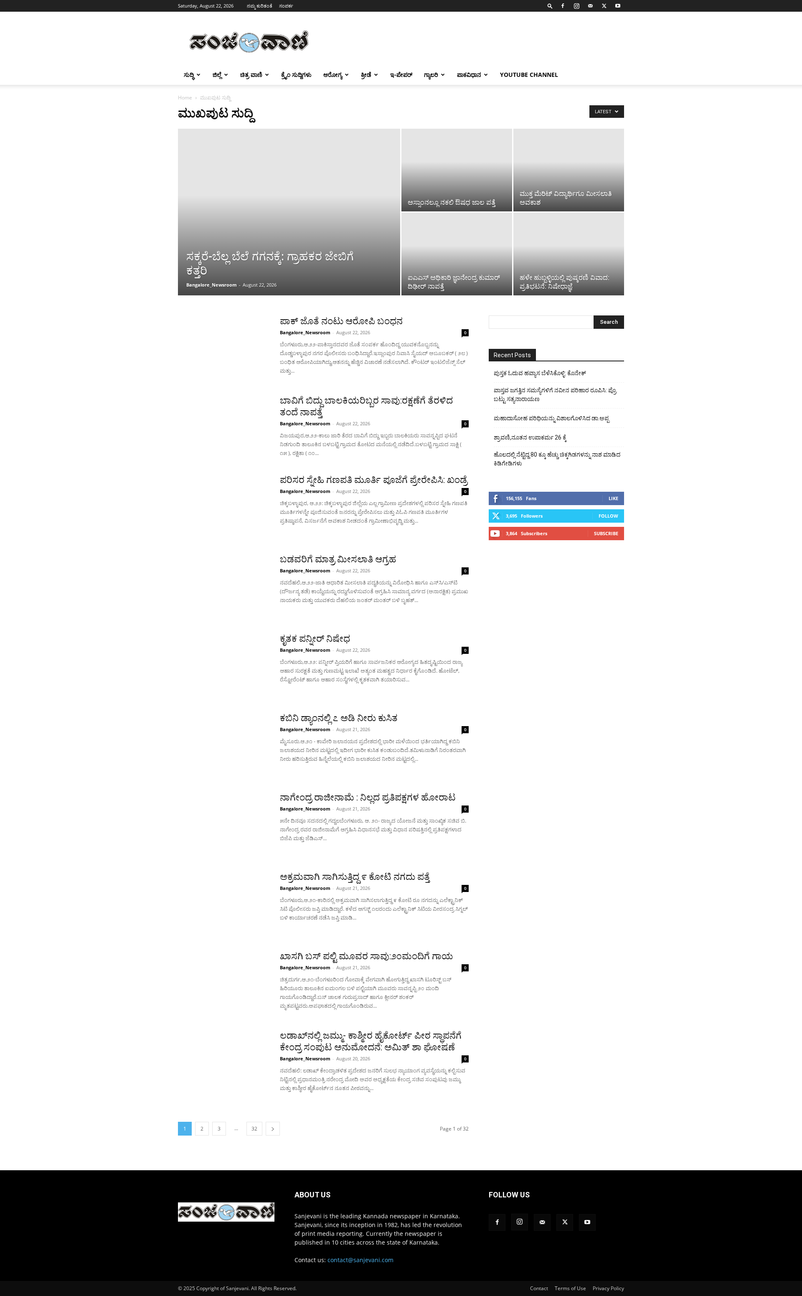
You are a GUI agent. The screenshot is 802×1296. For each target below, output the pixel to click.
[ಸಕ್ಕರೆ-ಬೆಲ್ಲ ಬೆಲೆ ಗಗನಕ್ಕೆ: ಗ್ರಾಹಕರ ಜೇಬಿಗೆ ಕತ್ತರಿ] (289, 225)
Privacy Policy (608, 1288)
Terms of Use (570, 1288)
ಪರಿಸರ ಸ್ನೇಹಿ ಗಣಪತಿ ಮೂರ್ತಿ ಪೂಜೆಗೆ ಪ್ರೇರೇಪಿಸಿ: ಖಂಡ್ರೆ (373, 480)
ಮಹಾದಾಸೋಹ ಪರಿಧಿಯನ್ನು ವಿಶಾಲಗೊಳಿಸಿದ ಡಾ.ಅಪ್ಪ (551, 418)
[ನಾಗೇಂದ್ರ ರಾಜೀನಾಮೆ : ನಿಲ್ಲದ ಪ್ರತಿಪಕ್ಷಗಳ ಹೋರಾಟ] (223, 823)
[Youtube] (618, 6)
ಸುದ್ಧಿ (189, 75)
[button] (550, 6)
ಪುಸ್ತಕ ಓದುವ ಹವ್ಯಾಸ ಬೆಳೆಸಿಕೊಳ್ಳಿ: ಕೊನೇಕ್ (540, 373)
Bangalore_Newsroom (211, 285)
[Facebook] (562, 6)
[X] (604, 6)
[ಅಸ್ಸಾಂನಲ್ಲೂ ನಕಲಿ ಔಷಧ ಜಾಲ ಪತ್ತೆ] (456, 170)
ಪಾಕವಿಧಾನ (469, 75)
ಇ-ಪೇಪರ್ (401, 75)
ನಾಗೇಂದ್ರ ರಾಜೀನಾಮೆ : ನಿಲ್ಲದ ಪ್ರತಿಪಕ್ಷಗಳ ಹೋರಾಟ (368, 797)
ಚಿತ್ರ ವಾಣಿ (251, 75)
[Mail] (590, 6)
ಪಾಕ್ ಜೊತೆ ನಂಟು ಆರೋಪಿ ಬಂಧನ (341, 321)
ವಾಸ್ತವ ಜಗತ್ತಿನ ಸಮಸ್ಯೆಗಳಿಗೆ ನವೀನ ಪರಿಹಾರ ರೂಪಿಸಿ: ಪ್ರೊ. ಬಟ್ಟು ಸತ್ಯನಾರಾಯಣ (555, 394)
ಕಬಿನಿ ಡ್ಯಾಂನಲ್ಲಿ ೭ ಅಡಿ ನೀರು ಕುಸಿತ (339, 718)
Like (613, 498)
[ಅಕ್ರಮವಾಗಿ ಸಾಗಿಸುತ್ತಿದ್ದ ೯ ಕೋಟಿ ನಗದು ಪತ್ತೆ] (223, 902)
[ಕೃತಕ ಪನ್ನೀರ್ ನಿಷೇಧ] (223, 664)
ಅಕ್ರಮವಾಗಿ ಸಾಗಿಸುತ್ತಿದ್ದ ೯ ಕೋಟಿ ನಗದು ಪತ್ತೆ (355, 877)
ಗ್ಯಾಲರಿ (431, 75)
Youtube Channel (529, 75)
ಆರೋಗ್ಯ (332, 75)
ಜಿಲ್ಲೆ (217, 75)
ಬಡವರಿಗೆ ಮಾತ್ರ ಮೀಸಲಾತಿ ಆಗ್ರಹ (338, 559)
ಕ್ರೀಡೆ (366, 75)
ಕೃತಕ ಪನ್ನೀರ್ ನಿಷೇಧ (315, 638)
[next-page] (273, 1129)
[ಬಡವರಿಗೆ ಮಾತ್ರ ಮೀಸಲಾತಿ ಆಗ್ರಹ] (223, 585)
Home (185, 97)
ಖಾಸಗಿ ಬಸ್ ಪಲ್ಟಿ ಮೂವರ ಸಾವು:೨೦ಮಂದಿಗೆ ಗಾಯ (366, 956)
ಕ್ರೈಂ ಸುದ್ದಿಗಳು (296, 75)
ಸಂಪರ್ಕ (286, 6)
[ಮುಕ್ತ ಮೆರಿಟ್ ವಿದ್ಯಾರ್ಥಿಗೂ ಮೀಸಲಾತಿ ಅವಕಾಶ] (568, 170)
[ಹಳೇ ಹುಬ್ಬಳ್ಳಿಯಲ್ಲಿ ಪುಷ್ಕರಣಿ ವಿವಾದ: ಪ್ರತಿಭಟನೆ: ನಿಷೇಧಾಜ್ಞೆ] (568, 254)
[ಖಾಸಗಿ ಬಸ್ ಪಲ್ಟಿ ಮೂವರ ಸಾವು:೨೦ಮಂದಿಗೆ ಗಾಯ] (223, 981)
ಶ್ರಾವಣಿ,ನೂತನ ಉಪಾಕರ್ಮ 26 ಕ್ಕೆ (530, 437)
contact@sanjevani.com (360, 1260)
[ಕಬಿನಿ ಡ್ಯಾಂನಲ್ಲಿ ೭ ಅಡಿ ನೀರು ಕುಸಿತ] (223, 743)
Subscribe (606, 533)
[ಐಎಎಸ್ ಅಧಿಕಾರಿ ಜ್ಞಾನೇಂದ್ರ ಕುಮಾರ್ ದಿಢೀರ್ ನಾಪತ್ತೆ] (456, 244)
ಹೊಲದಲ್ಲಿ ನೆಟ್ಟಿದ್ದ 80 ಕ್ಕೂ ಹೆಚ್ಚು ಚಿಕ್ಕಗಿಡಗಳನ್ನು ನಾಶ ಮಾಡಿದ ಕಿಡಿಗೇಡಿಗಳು (557, 459)
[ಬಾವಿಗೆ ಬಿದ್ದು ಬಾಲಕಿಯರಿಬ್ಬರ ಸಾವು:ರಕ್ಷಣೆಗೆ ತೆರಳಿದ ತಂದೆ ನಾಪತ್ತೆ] (223, 426)
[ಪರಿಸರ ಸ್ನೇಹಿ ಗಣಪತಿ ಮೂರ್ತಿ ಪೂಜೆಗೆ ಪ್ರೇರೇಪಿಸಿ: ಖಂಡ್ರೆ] (223, 505)
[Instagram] (576, 6)
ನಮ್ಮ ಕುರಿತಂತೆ (259, 6)
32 (254, 1128)
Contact (539, 1288)
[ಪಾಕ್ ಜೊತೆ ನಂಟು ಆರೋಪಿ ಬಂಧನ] (223, 346)
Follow (608, 516)
